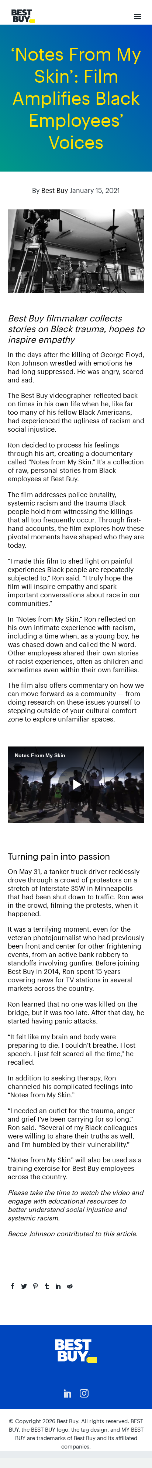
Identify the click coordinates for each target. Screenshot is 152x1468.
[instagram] (84, 1393)
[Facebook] (12, 1286)
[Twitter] (24, 1286)
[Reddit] (70, 1286)
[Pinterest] (35, 1286)
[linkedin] (67, 1393)
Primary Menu (137, 16)
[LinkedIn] (58, 1286)
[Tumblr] (47, 1286)
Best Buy (54, 190)
